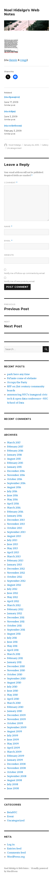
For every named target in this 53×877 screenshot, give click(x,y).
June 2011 (12, 641)
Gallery (45, 145)
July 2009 (12, 735)
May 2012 (12, 597)
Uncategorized (14, 148)
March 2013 (14, 556)
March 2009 (14, 751)
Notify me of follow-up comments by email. (24, 273)
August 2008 (14, 780)
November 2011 (15, 621)
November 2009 (16, 719)
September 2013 (16, 532)
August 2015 (14, 458)
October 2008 (15, 772)
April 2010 (13, 698)
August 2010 (14, 682)
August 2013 (14, 536)
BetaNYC (12, 812)
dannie (13, 60)
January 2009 (15, 759)
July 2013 (12, 540)
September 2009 (16, 727)
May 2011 (12, 645)
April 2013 (13, 552)
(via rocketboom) (13, 126)
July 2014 (12, 491)
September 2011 (16, 629)
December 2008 (16, 763)
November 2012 (16, 572)
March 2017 (13, 442)
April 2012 (13, 601)
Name (8, 226)
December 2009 (16, 715)
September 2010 (16, 678)
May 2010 (12, 694)
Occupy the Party (17, 382)
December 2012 (16, 568)
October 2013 (14, 527)
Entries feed (14, 848)
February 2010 (15, 707)
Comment (11, 182)
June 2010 (12, 690)
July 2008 (12, 784)
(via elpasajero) (12, 97)
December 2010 (16, 666)
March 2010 (14, 702)
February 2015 (15, 462)
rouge (23, 60)
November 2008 (16, 768)
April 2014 (13, 503)
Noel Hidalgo (15, 145)
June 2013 (12, 544)
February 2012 (15, 609)
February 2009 (15, 755)
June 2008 (13, 788)
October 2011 (14, 625)
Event (10, 816)
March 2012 (14, 605)
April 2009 (13, 747)
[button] (11, 46)
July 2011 (12, 637)
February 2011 (15, 658)
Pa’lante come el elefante (22, 378)
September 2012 (16, 580)
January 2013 (14, 564)
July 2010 (12, 686)
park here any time (18, 374)
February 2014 (15, 511)
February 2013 (15, 560)
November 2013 (16, 523)
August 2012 (14, 584)
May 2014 (12, 499)
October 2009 (15, 723)
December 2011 (15, 617)
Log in (11, 844)
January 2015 (14, 466)
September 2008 (16, 776)
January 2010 (14, 711)
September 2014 (16, 483)
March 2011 (13, 654)
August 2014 (14, 487)
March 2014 (14, 507)
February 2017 (15, 446)
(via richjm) (10, 111)
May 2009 (13, 743)
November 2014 (16, 475)
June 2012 (12, 593)
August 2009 (14, 731)
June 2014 (12, 495)
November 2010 (16, 670)
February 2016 (15, 450)
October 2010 (14, 674)
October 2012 (14, 576)
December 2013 (16, 519)
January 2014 (14, 515)
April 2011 (13, 650)
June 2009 (13, 739)
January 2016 (14, 454)
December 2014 (16, 471)
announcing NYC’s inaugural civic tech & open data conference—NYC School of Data (27, 398)
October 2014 (14, 479)
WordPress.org (16, 856)
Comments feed (16, 852)
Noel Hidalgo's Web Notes (16, 868)
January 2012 (14, 613)
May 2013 (12, 548)
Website (9, 255)
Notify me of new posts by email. (19, 281)
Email (8, 240)
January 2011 (14, 662)
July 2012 (12, 589)
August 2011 (14, 633)
